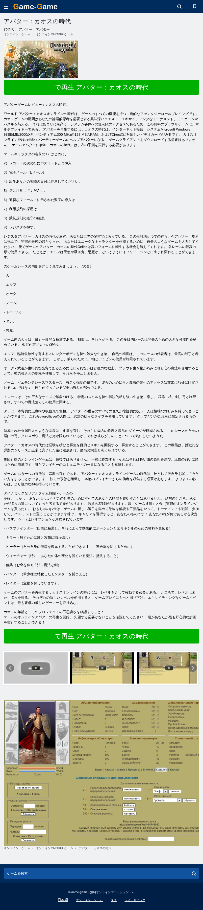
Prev (10, 668)
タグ (114, 900)
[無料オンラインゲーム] (35, 6)
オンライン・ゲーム (89, 900)
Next (193, 668)
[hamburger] (6, 6)
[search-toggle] (179, 6)
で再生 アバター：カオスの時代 (102, 87)
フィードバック (135, 900)
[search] (194, 873)
